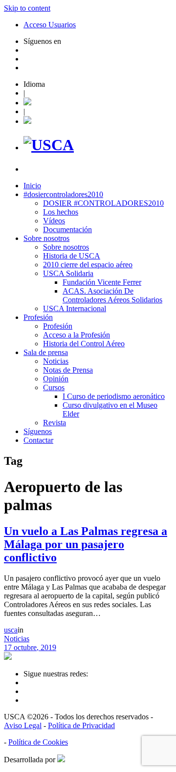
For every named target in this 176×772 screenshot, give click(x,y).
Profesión (38, 317)
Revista (54, 422)
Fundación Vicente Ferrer (102, 282)
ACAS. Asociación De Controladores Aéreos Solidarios (112, 295)
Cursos (54, 387)
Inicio (32, 185)
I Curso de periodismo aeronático (114, 396)
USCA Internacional (74, 308)
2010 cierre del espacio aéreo (87, 264)
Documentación (67, 229)
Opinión (55, 379)
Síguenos (37, 431)
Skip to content (27, 8)
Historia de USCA (71, 256)
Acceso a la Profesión (76, 335)
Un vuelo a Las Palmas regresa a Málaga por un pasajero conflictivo (85, 544)
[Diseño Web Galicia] (61, 759)
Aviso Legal (23, 725)
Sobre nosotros (46, 238)
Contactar (38, 440)
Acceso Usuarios (49, 24)
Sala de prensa (45, 352)
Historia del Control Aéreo (84, 343)
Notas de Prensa (68, 370)
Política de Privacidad (81, 725)
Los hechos (60, 212)
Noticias (55, 361)
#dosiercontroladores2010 (63, 194)
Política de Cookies (38, 742)
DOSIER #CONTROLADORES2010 (103, 203)
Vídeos (54, 221)
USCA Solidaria (68, 273)
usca (11, 630)
